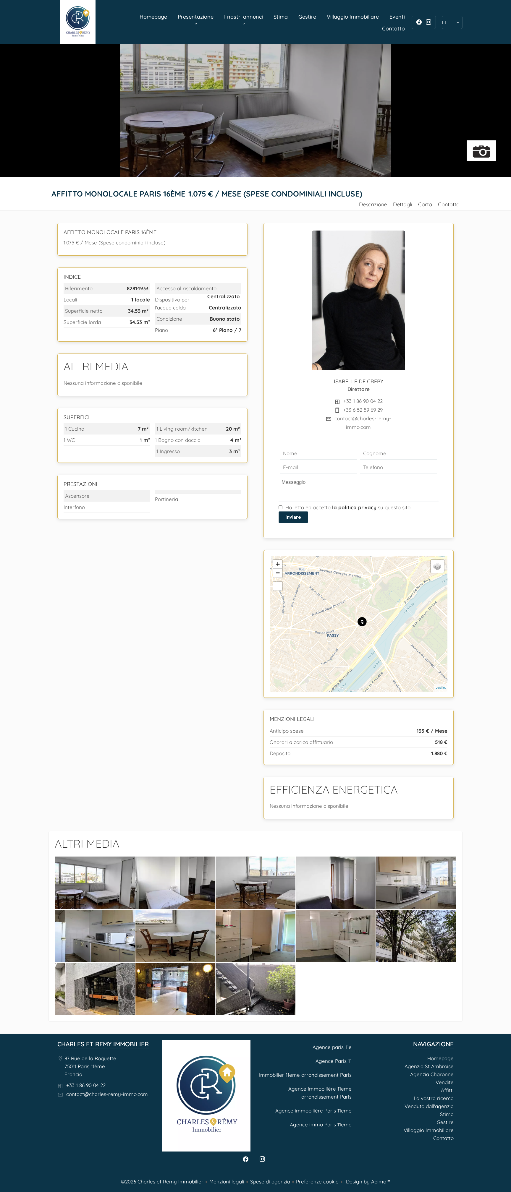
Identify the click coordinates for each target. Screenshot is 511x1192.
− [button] (278, 573)
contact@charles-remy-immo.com (107, 1094)
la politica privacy (354, 507)
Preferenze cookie (317, 1181)
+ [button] (278, 564)
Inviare (293, 516)
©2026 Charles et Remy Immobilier (162, 1181)
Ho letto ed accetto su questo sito (347, 507)
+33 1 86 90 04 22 (363, 401)
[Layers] (437, 566)
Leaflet (441, 687)
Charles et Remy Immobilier (103, 1044)
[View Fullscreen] (277, 586)
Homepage (77, 22)
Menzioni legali (226, 1181)
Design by (367, 1181)
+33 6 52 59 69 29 (363, 410)
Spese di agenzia (270, 1181)
